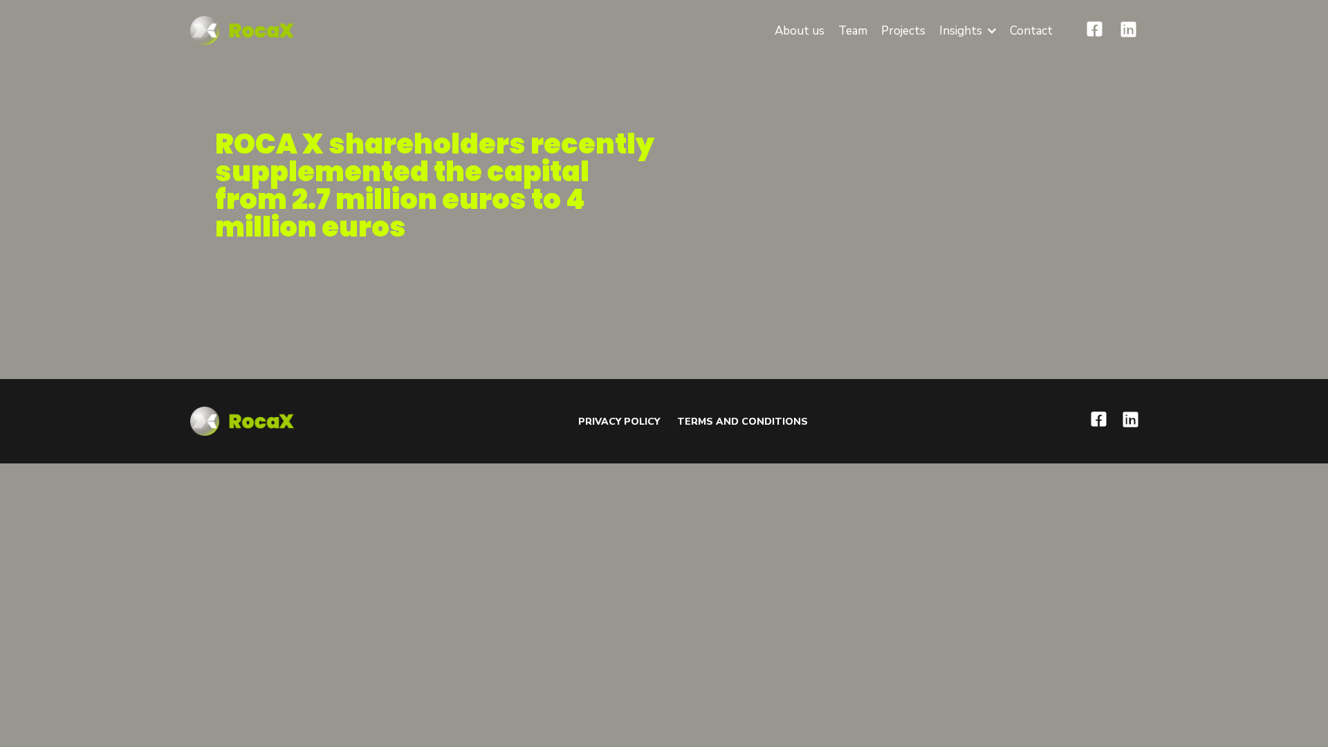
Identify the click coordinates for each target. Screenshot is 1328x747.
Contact (1031, 31)
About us (799, 31)
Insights (960, 31)
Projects (903, 31)
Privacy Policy (619, 421)
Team (852, 31)
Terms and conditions (742, 421)
